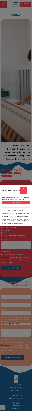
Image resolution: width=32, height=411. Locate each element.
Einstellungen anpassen (16, 206)
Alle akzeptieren (16, 202)
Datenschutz (11, 210)
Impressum (21, 210)
